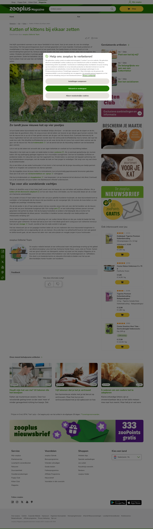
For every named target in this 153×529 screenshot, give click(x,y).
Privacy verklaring (89, 75)
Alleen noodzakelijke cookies (77, 96)
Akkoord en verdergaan (77, 88)
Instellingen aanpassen (77, 81)
